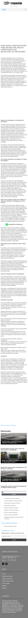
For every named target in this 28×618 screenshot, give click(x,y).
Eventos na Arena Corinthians (11, 514)
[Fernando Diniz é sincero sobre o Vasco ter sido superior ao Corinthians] (14, 438)
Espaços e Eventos (7, 578)
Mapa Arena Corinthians (9, 505)
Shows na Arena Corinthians (10, 512)
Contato (4, 588)
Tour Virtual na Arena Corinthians (12, 498)
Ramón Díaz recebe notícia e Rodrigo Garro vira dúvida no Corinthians (13, 468)
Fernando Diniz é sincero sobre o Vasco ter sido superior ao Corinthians (12, 449)
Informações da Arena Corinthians (12, 503)
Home (3, 574)
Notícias (4, 585)
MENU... (4, 9)
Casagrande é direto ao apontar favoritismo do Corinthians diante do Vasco (13, 486)
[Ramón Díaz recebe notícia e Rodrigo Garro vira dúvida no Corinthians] (14, 457)
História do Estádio (7, 576)
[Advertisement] (14, 27)
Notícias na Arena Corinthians (8, 425)
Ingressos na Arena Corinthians (11, 510)
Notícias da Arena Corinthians (11, 507)
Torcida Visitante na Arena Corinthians (13, 500)
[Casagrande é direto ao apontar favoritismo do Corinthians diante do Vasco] (14, 476)
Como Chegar (6, 583)
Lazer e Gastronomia (7, 581)
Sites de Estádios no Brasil (10, 526)
